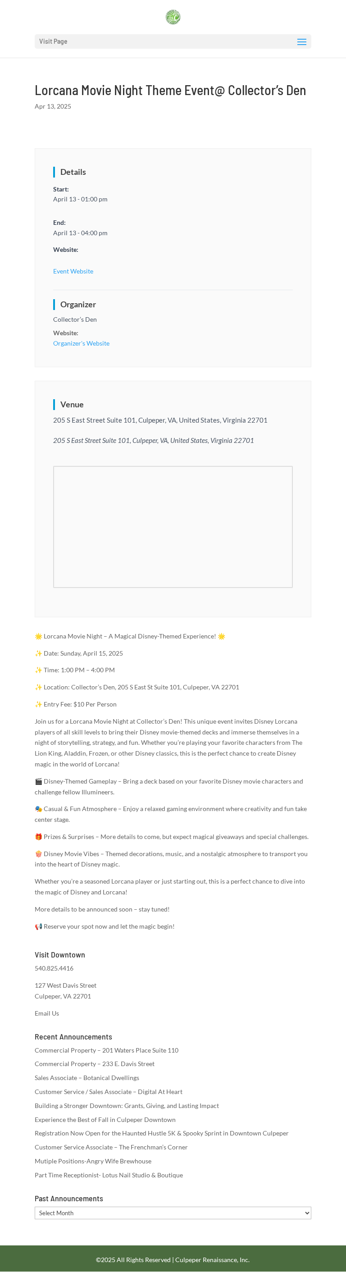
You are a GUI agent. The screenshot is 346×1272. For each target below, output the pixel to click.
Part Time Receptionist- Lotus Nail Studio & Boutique (109, 1175)
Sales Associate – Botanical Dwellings (87, 1077)
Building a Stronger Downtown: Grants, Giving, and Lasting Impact (127, 1105)
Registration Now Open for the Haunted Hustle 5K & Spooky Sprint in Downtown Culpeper (162, 1133)
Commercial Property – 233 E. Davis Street (95, 1063)
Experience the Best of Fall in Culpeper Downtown (105, 1119)
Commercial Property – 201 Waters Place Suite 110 (106, 1050)
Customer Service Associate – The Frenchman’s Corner (111, 1147)
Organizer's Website (81, 343)
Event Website (73, 271)
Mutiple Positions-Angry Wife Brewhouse (93, 1161)
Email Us (47, 1013)
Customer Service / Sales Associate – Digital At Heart (108, 1091)
